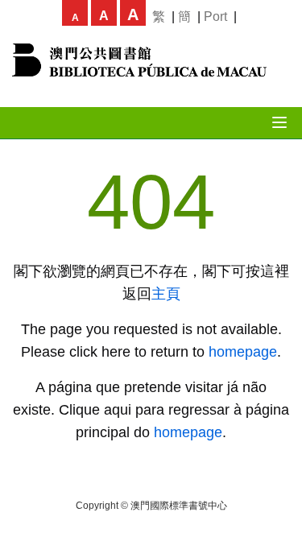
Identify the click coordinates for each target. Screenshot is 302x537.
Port (215, 16)
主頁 (165, 294)
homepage (243, 352)
